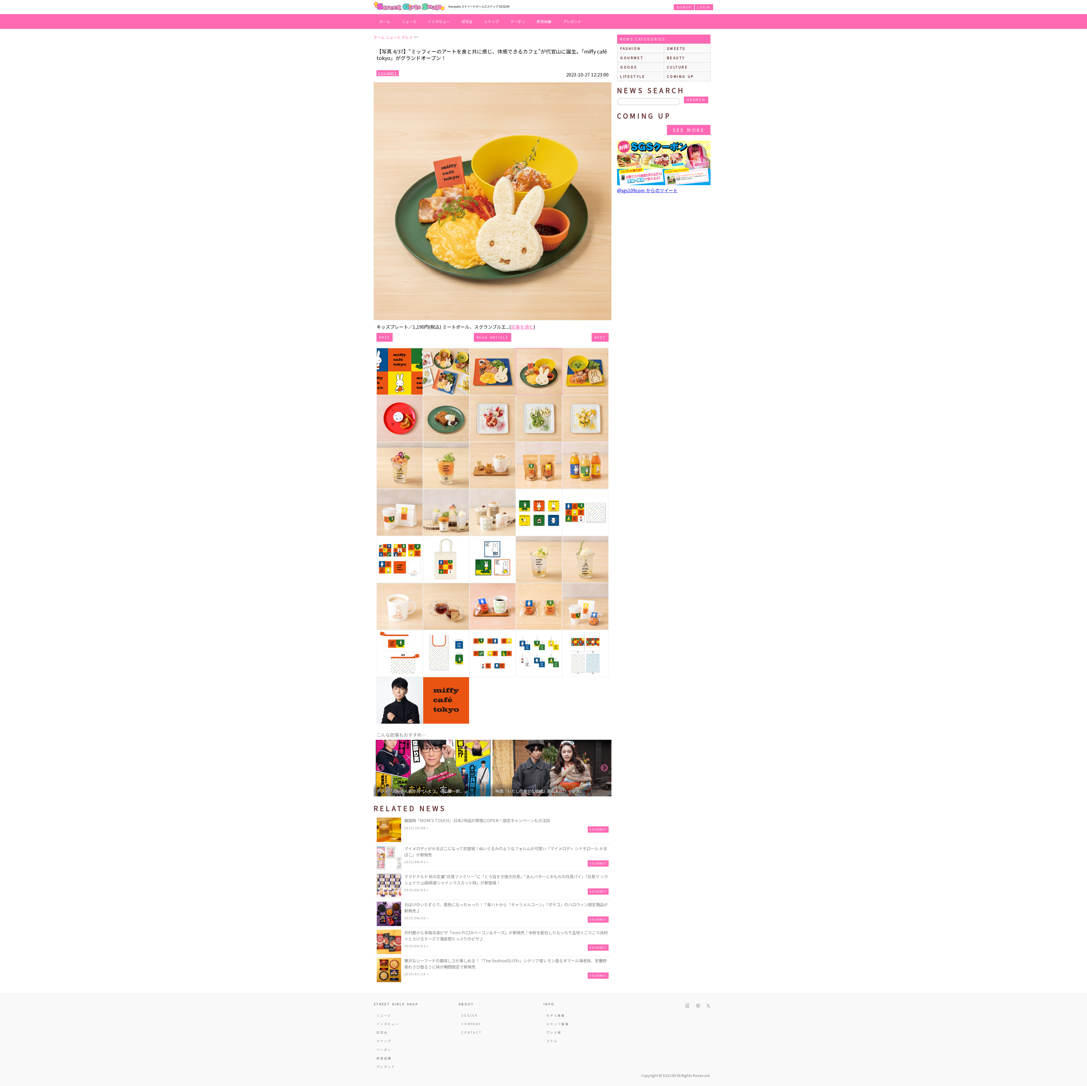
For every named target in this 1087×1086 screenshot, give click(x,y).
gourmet (631, 57)
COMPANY (471, 1024)
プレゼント (572, 21)
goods (628, 67)
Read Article (492, 337)
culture (677, 67)
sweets (676, 48)
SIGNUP (684, 7)
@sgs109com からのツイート (647, 190)
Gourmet (387, 73)
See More (689, 130)
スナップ (491, 21)
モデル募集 (555, 1015)
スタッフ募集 (557, 1024)
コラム (552, 1041)
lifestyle (632, 76)
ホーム (385, 21)
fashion (630, 48)
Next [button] (604, 768)
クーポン (517, 21)
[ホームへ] (409, 6)
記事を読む (522, 326)
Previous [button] (380, 768)
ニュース (409, 21)
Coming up (680, 76)
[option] (433, 768)
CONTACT (471, 1032)
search (696, 100)
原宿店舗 (544, 21)
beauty (676, 57)
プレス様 (553, 1032)
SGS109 (469, 1015)
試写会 (467, 21)
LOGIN (703, 7)
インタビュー (439, 21)
